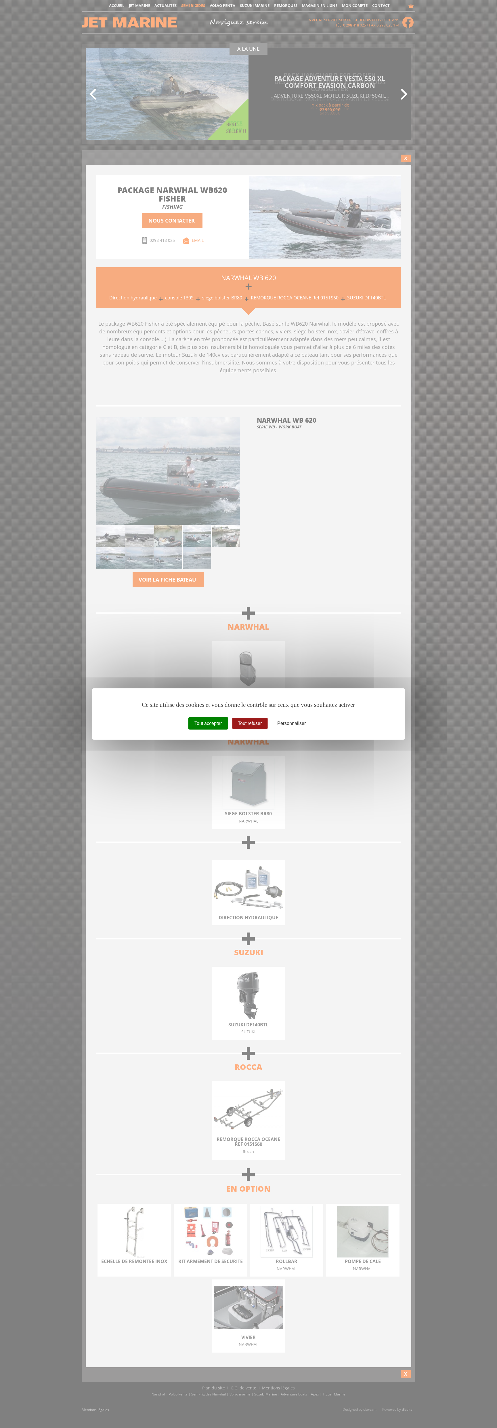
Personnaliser (291, 723)
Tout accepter (208, 723)
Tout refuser (250, 723)
